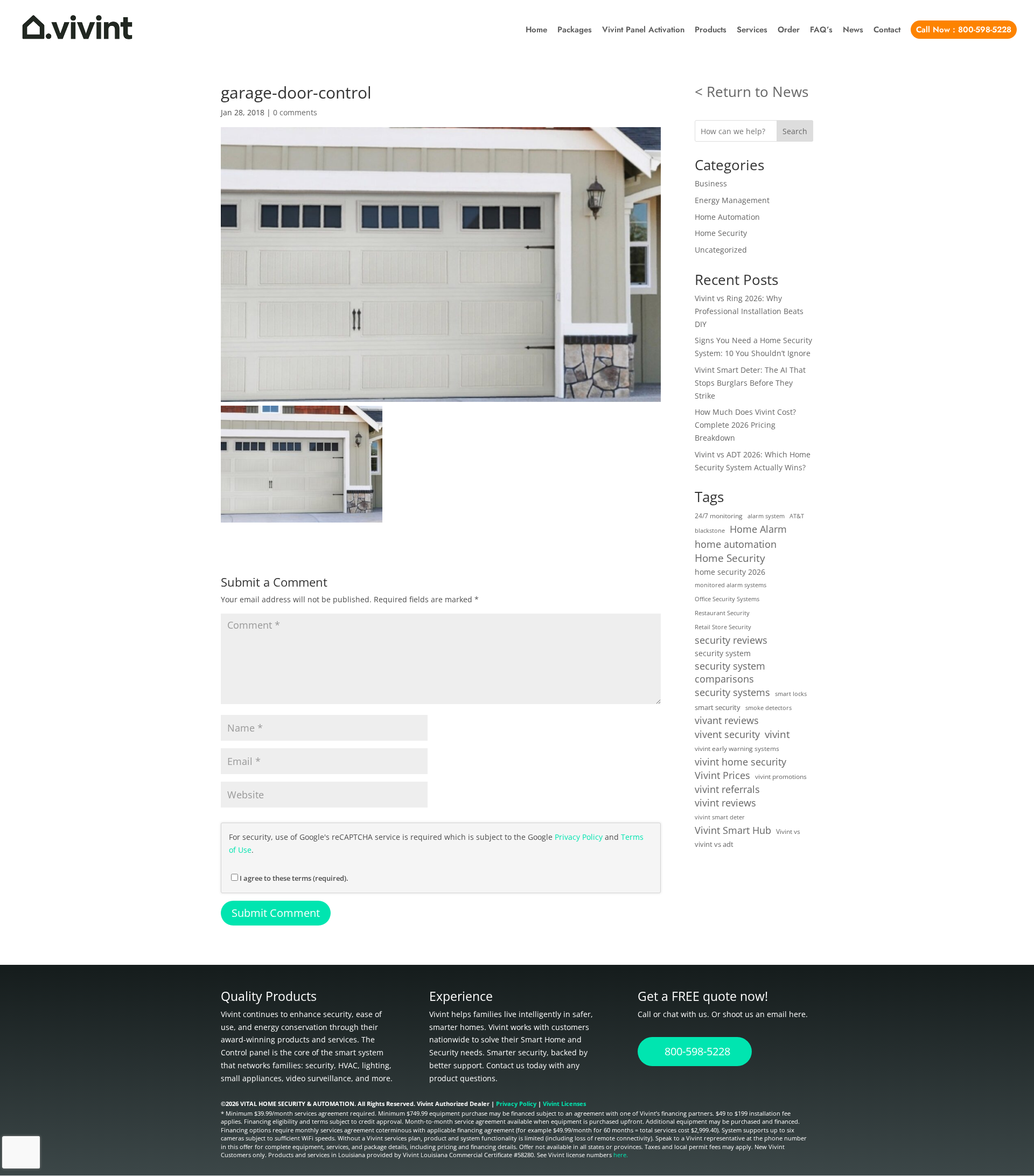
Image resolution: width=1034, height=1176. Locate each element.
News (853, 31)
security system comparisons (730, 672)
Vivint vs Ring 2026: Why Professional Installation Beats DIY (749, 311)
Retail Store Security (723, 627)
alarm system (766, 516)
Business (711, 183)
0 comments (295, 112)
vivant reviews (727, 720)
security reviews (731, 640)
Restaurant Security (722, 613)
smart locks (791, 694)
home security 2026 (730, 572)
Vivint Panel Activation (643, 31)
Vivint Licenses (564, 1104)
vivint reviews (725, 803)
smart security (717, 707)
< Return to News (751, 91)
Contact (887, 31)
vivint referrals (727, 789)
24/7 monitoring (719, 515)
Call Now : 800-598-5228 (963, 30)
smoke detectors (768, 708)
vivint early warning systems (737, 748)
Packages (574, 31)
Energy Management (732, 200)
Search (795, 131)
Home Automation (727, 217)
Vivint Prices (722, 775)
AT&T (797, 516)
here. (620, 1155)
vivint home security (740, 761)
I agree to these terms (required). (294, 878)
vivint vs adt (714, 844)
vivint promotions (781, 776)
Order (789, 31)
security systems (732, 692)
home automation (736, 544)
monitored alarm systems (730, 585)
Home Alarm (758, 529)
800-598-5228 (697, 1051)
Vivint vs (788, 831)
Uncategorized (721, 250)
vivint (777, 734)
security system (723, 653)
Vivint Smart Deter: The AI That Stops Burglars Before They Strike (750, 383)
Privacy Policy (579, 837)
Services (752, 31)
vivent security (727, 734)
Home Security (721, 233)
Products (710, 31)
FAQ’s (821, 31)
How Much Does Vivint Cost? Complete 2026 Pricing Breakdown (745, 425)
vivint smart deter (720, 817)
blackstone (710, 530)
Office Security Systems (727, 599)
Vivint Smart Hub (733, 830)
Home (536, 31)
